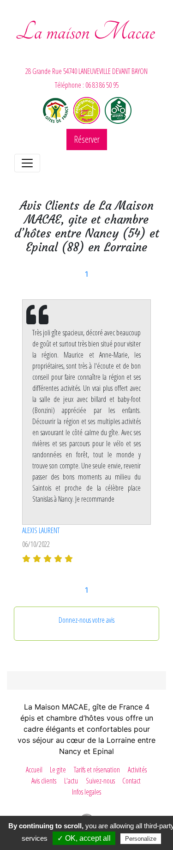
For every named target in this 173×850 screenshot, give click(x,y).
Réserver (87, 139)
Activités (137, 770)
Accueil (34, 770)
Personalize (140, 838)
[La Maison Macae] (86, 38)
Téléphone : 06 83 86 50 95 (87, 85)
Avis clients (43, 781)
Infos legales (86, 792)
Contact (131, 781)
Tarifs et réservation (97, 770)
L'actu (71, 781)
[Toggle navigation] (27, 163)
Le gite (58, 770)
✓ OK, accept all (84, 838)
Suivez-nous (100, 781)
